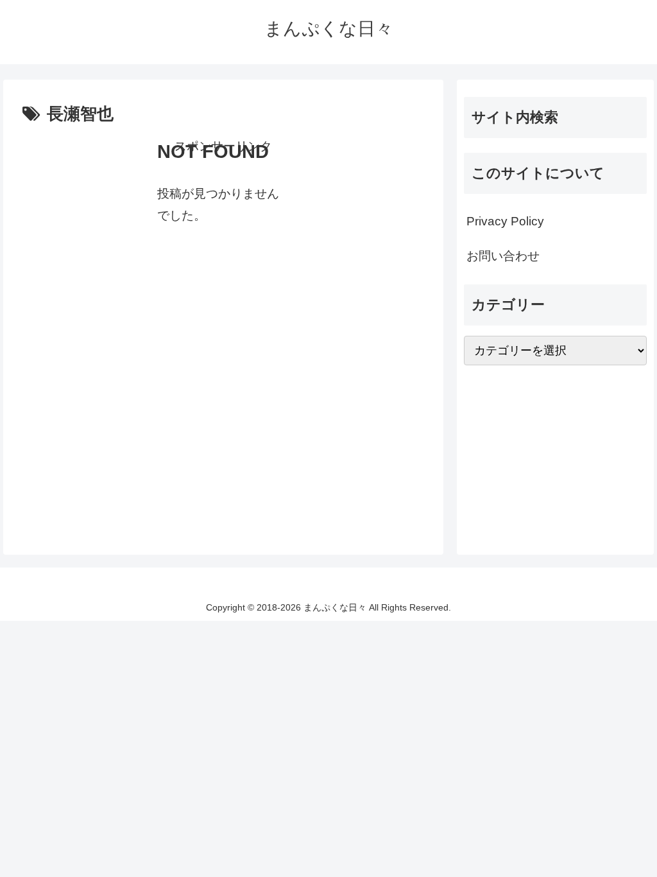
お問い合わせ (503, 256)
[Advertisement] (223, 247)
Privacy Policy (505, 221)
